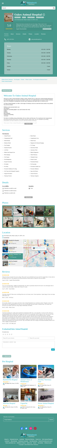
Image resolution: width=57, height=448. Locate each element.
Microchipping (14, 441)
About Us (6, 439)
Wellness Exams (48, 442)
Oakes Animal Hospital (7, 81)
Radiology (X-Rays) (21, 442)
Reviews (43, 34)
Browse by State (7, 90)
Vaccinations (40, 442)
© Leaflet (45, 266)
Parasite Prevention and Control (45, 441)
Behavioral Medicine (29, 439)
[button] (44, 253)
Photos (30, 34)
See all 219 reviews (47, 28)
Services (18, 34)
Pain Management (33, 441)
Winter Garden (31, 17)
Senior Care (29, 442)
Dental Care (38, 439)
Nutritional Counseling (23, 441)
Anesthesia (21, 439)
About (12, 34)
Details (24, 34)
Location (37, 34)
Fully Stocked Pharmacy (47, 439)
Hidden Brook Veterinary (7, 79)
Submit (51, 419)
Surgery (35, 442)
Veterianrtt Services (14, 439)
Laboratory (7, 441)
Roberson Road (39, 17)
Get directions (6, 237)
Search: (4, 8)
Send (53, 349)
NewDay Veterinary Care (40, 248)
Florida (24, 17)
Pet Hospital (17, 17)
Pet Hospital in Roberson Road (40, 79)
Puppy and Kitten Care (10, 442)
